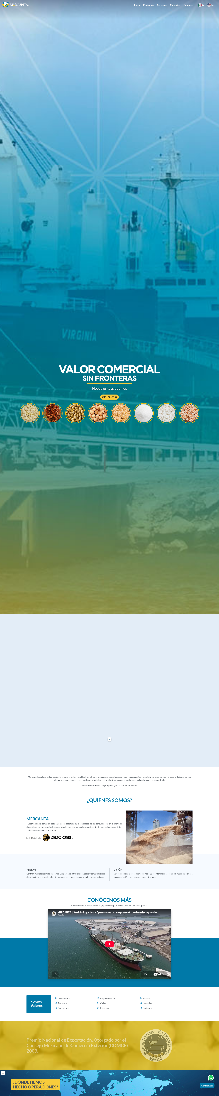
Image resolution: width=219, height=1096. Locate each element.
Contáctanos (207, 1086)
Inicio (137, 5)
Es (203, 5)
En (212, 5)
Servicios (162, 5)
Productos (148, 5)
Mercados (175, 5)
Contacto (188, 5)
